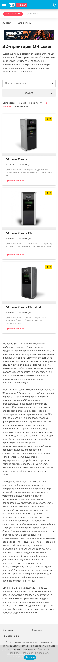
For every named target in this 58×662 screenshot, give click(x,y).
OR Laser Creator (16, 159)
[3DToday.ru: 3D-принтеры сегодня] (18, 6)
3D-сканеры (33, 14)
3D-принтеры (13, 14)
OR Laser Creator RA (19, 233)
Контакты (7, 630)
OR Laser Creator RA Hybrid (23, 307)
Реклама (10, 36)
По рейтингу (35, 103)
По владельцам (21, 106)
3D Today (6, 23)
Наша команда (10, 635)
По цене (22, 103)
